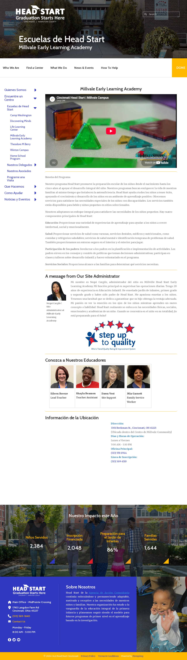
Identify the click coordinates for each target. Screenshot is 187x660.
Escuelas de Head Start (18, 108)
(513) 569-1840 (21, 616)
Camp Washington (21, 115)
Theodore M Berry (20, 144)
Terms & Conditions (108, 656)
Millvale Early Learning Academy (21, 137)
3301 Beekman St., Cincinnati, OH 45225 (133, 427)
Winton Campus (19, 150)
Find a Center (34, 68)
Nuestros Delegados (19, 165)
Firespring (138, 656)
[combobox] (161, 14)
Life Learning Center (17, 128)
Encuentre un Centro (13, 98)
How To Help (109, 68)
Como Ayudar (13, 193)
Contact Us (18, 621)
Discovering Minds (20, 121)
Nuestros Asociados (19, 171)
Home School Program (18, 157)
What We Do (58, 68)
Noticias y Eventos (17, 199)
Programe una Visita (16, 178)
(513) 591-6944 (119, 452)
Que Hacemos (14, 186)
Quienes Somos (15, 90)
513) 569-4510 (119, 461)
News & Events (84, 68)
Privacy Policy (88, 656)
